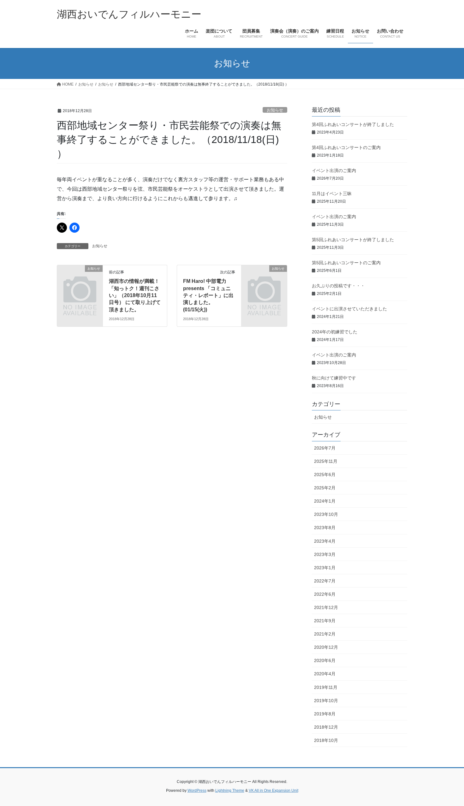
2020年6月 (325, 660)
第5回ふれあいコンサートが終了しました (353, 239)
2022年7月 (325, 580)
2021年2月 (325, 633)
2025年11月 (325, 461)
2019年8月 (325, 713)
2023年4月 (325, 541)
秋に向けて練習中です (334, 377)
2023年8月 (325, 527)
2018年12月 (326, 727)
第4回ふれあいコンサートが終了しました (353, 124)
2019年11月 (325, 687)
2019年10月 (326, 700)
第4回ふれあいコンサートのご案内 (346, 147)
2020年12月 (326, 647)
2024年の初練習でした (334, 331)
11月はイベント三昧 (332, 193)
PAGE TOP (447, 776)
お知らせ (275, 110)
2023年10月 (326, 514)
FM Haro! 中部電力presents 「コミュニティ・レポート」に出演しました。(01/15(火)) (208, 295)
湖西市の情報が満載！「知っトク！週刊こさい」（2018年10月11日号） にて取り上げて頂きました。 (135, 295)
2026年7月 (325, 448)
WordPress (196, 790)
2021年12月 (326, 607)
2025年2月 (325, 487)
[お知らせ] (80, 279)
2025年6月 (325, 474)
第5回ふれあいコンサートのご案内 (346, 262)
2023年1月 (325, 567)
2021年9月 (325, 620)
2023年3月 (325, 554)
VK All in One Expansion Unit (273, 790)
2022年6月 (325, 594)
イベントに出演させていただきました (349, 308)
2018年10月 (326, 740)
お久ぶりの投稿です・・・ (338, 285)
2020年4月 (325, 673)
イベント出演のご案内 (334, 170)
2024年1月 (325, 501)
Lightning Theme (229, 790)
